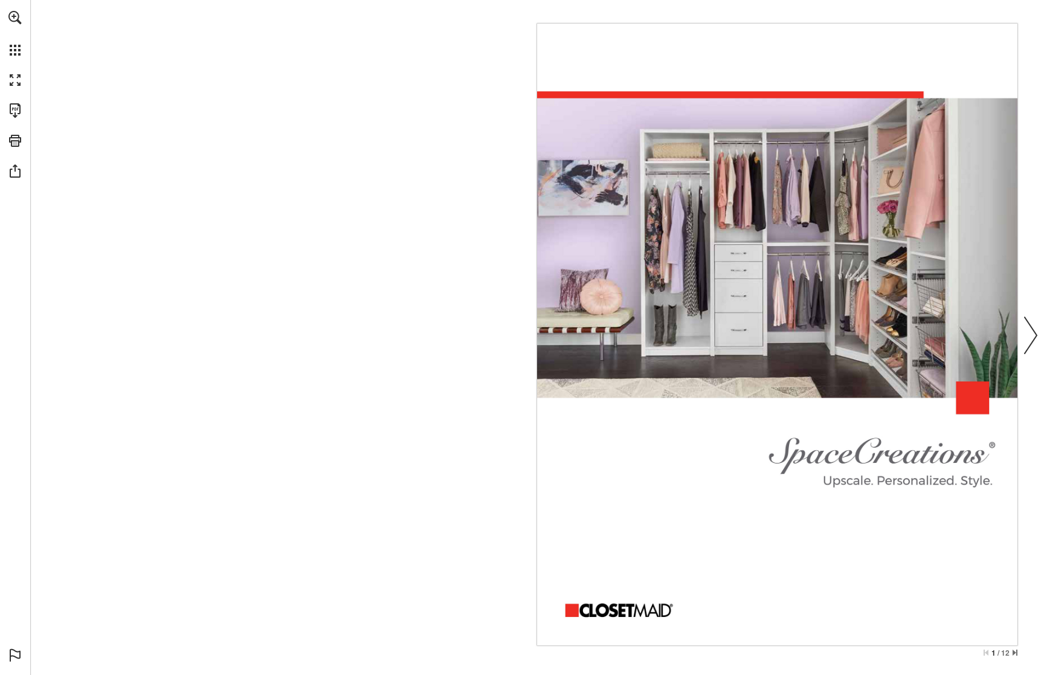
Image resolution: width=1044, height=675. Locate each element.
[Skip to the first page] (986, 653)
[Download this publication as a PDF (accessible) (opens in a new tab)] (15, 110)
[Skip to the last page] (1015, 653)
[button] (15, 17)
